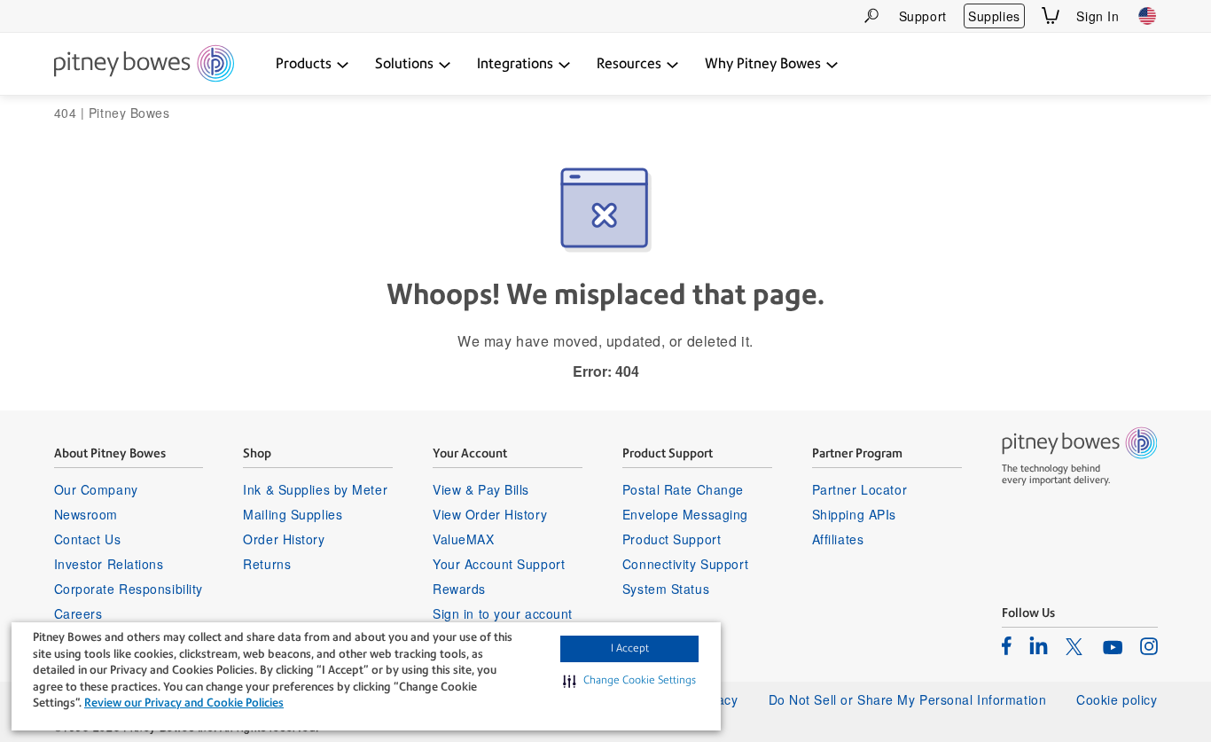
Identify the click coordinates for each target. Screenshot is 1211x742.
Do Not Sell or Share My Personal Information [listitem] (908, 699)
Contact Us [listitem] (87, 539)
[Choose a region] (1147, 16)
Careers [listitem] (78, 613)
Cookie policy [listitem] (1116, 699)
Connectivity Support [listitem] (685, 564)
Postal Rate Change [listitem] (683, 489)
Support (923, 16)
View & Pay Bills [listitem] (481, 489)
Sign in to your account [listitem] (503, 613)
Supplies (994, 16)
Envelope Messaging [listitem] (685, 514)
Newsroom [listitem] (86, 514)
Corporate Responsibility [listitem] (128, 589)
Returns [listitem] (267, 564)
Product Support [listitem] (671, 539)
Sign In (1097, 16)
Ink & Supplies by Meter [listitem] (315, 489)
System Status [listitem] (665, 589)
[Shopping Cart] (1050, 15)
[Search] (871, 15)
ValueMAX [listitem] (463, 539)
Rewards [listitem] (459, 589)
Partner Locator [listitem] (859, 489)
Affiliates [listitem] (838, 539)
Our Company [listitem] (96, 489)
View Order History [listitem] (490, 514)
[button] (629, 681)
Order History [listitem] (283, 539)
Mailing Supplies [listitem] (292, 514)
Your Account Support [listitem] (499, 564)
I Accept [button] (630, 648)
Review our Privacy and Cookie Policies (184, 702)
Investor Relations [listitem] (109, 564)
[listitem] (1007, 645)
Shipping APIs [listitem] (854, 514)
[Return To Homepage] (144, 65)
